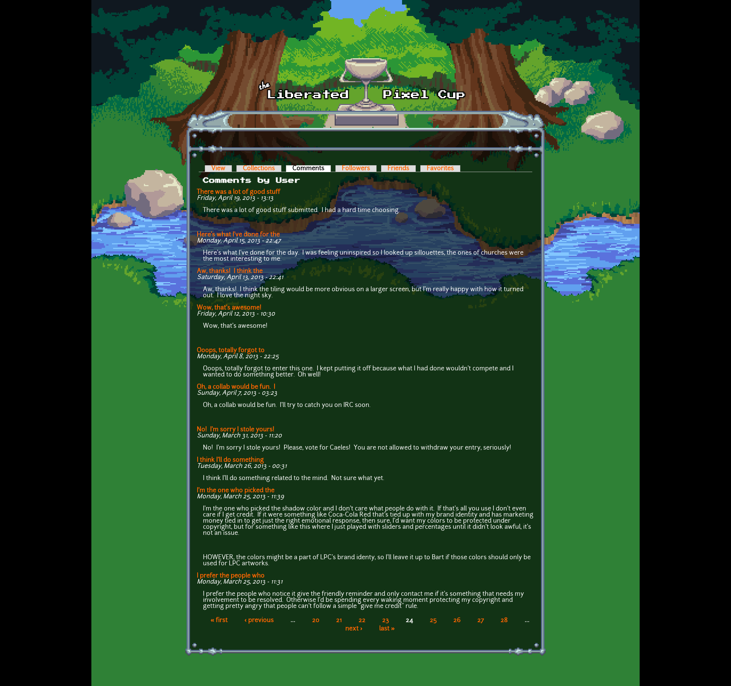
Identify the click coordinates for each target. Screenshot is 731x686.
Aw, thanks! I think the (230, 271)
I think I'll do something (230, 460)
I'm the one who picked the (236, 491)
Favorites (440, 169)
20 (315, 620)
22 (362, 620)
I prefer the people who (231, 576)
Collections (259, 169)
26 (457, 620)
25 (433, 620)
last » (387, 629)
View (218, 169)
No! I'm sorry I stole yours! (236, 430)
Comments (311, 169)
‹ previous (259, 620)
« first (219, 620)
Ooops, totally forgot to (231, 351)
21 (339, 620)
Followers (356, 169)
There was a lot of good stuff (238, 192)
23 (385, 620)
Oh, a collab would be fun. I (236, 387)
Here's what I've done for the (238, 235)
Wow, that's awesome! (231, 308)
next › (353, 629)
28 (504, 620)
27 (480, 620)
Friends (398, 169)
